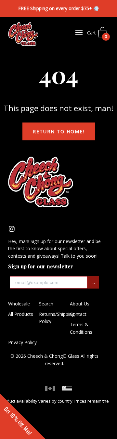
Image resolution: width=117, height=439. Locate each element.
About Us (79, 304)
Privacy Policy (22, 342)
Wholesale (19, 304)
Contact (78, 314)
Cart (97, 34)
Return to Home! (58, 131)
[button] (23, 416)
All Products (20, 314)
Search (46, 304)
